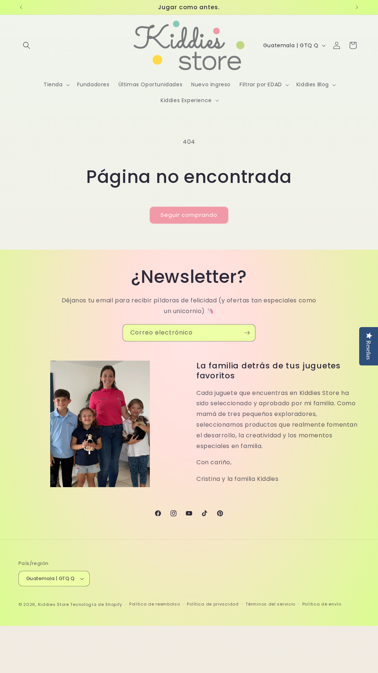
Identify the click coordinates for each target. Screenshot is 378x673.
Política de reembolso (154, 604)
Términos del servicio (270, 604)
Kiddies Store (53, 604)
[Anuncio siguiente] (357, 7)
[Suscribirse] (247, 332)
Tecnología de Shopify (96, 604)
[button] (26, 45)
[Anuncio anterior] (21, 7)
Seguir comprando (189, 215)
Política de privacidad (212, 604)
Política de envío (321, 604)
